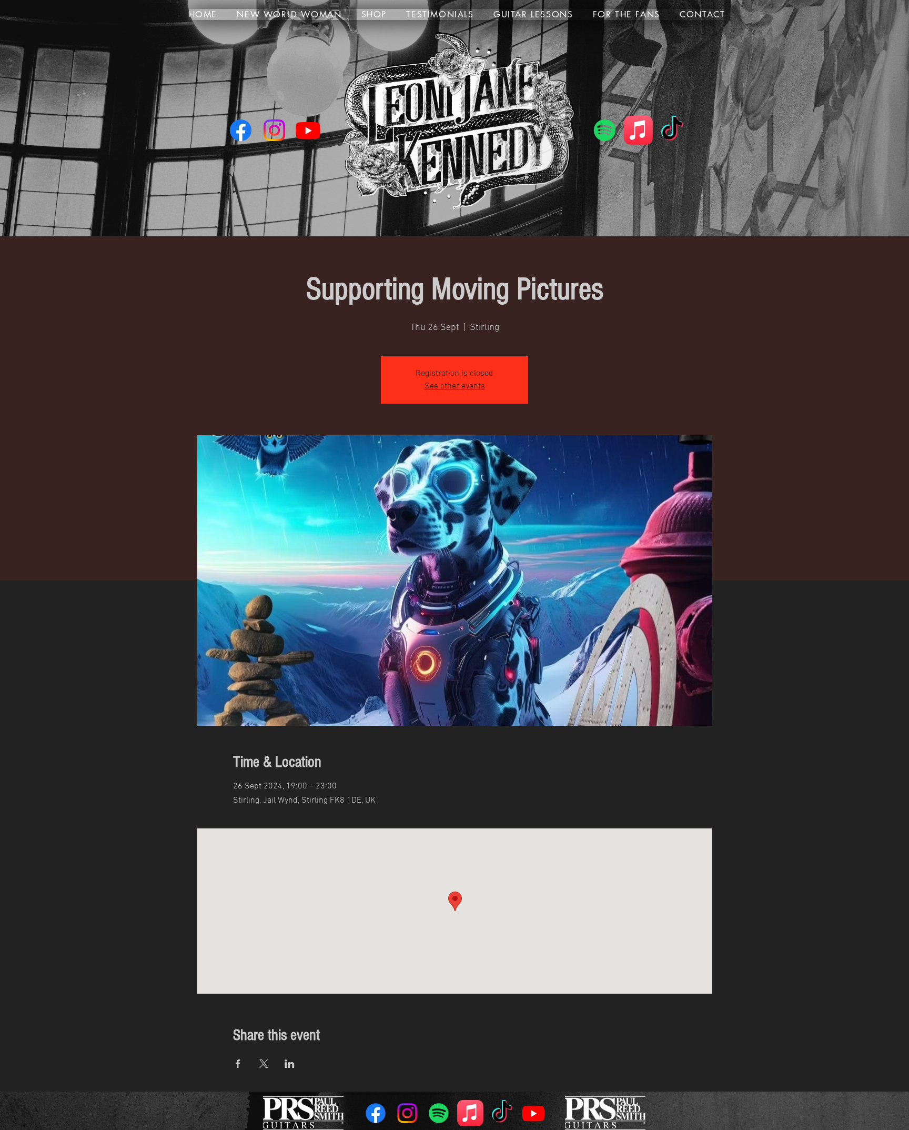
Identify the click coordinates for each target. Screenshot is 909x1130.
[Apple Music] (638, 130)
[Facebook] (240, 130)
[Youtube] (308, 130)
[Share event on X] (264, 1063)
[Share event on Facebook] (238, 1063)
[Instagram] (274, 130)
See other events (455, 386)
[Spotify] (604, 130)
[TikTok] (672, 130)
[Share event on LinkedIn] (290, 1063)
